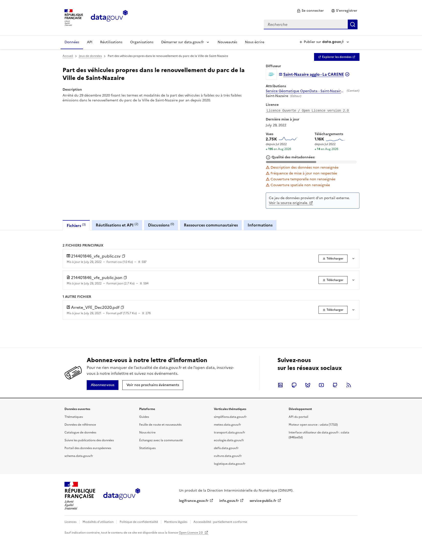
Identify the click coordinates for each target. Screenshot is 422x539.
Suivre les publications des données (89, 440)
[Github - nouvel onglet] (335, 385)
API (89, 42)
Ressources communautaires (211, 225)
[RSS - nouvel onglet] (349, 385)
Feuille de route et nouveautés (160, 424)
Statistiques (147, 448)
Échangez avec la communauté (161, 440)
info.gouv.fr (229, 500)
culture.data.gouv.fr (228, 456)
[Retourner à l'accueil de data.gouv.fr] (109, 17)
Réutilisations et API (117, 225)
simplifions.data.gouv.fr (230, 417)
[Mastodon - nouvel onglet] (294, 385)
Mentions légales (175, 522)
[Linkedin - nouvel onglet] (280, 385)
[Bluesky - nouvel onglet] (308, 385)
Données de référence (80, 424)
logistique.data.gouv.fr (229, 464)
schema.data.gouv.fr (78, 456)
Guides (144, 417)
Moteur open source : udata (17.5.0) (313, 424)
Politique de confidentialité (139, 522)
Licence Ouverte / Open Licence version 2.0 (308, 110)
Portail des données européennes (87, 448)
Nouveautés (227, 42)
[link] (310, 11)
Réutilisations (111, 42)
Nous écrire (254, 42)
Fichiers (76, 225)
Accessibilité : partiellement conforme (220, 522)
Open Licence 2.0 (191, 532)
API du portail (298, 417)
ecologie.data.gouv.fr (229, 440)
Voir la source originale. (288, 202)
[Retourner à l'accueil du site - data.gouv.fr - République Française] (121, 496)
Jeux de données (90, 56)
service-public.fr (263, 500)
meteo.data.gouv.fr (227, 424)
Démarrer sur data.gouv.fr (182, 42)
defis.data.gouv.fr (226, 448)
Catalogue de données (80, 432)
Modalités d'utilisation (98, 522)
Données (71, 42)
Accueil (68, 56)
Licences (70, 522)
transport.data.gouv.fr (229, 432)
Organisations (141, 42)
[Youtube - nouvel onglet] (321, 385)
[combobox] (311, 24)
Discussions (161, 225)
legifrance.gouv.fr (194, 500)
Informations (260, 225)
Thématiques (73, 417)
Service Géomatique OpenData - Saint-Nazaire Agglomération (305, 91)
